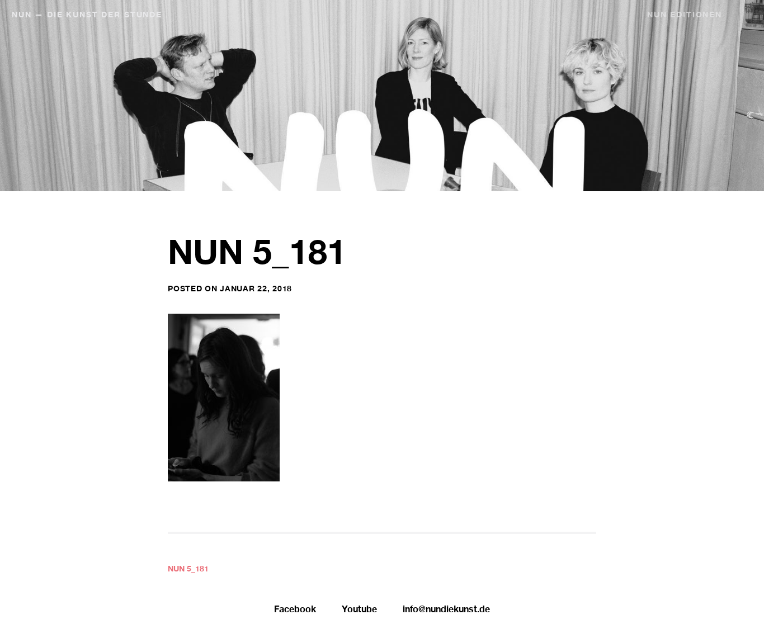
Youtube (359, 610)
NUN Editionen (684, 16)
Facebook (295, 610)
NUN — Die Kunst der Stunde (87, 16)
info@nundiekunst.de (446, 610)
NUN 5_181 (188, 570)
